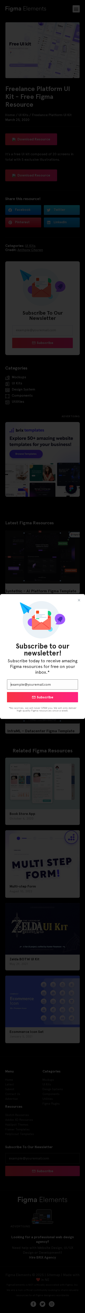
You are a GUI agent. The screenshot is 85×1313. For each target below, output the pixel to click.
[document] (42, 656)
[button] (79, 600)
